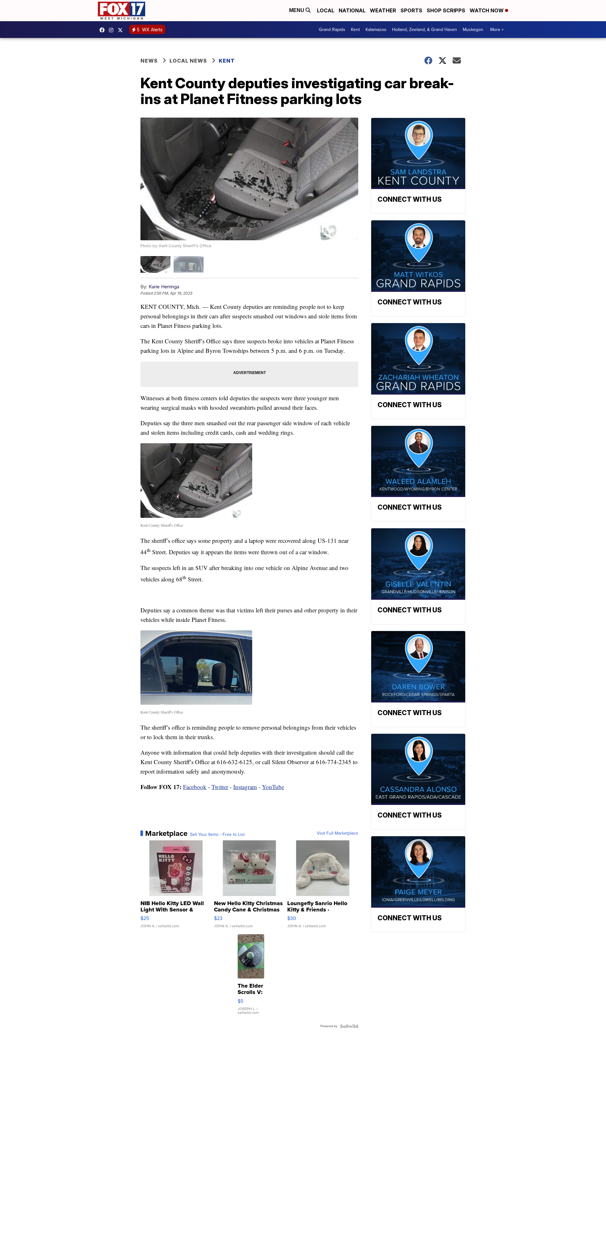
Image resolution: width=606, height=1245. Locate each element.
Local (325, 10)
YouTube (273, 787)
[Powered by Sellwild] (349, 1026)
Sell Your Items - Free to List (217, 834)
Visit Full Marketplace (337, 833)
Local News (188, 61)
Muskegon (473, 29)
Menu (297, 10)
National (352, 10)
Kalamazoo (375, 29)
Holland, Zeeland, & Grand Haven (424, 29)
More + (497, 29)
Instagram (245, 787)
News (149, 61)
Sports (411, 10)
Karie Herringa (164, 287)
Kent (355, 29)
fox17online (103, 30)
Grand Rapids (332, 29)
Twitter (219, 787)
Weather (383, 10)
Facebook (194, 787)
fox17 (122, 30)
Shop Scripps (446, 10)
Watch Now (487, 10)
